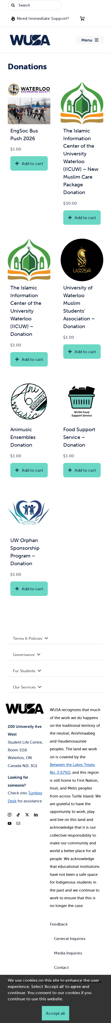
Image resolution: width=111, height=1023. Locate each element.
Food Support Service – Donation (79, 437)
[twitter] (27, 815)
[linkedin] (36, 815)
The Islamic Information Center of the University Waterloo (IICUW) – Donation (25, 310)
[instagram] (9, 815)
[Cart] (82, 18)
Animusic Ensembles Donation (23, 437)
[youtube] (9, 823)
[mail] (18, 823)
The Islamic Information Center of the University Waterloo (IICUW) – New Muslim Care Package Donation (80, 161)
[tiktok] (18, 815)
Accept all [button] (55, 1013)
